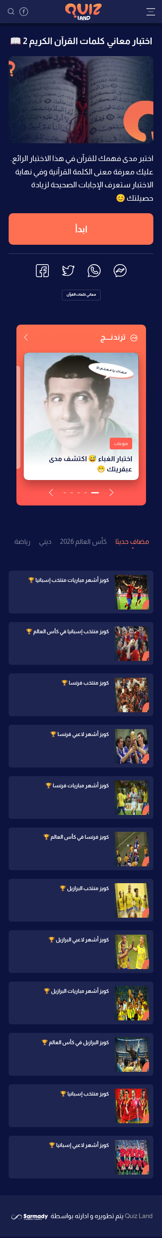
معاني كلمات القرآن (81, 295)
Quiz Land (138, 1215)
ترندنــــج (113, 337)
